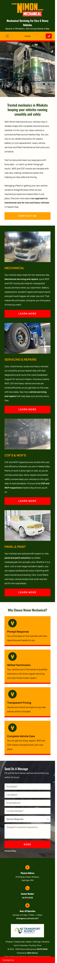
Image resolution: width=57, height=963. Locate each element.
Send (27, 844)
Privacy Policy (10, 851)
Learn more (27, 313)
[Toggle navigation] (7, 36)
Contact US (27, 216)
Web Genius (32, 953)
